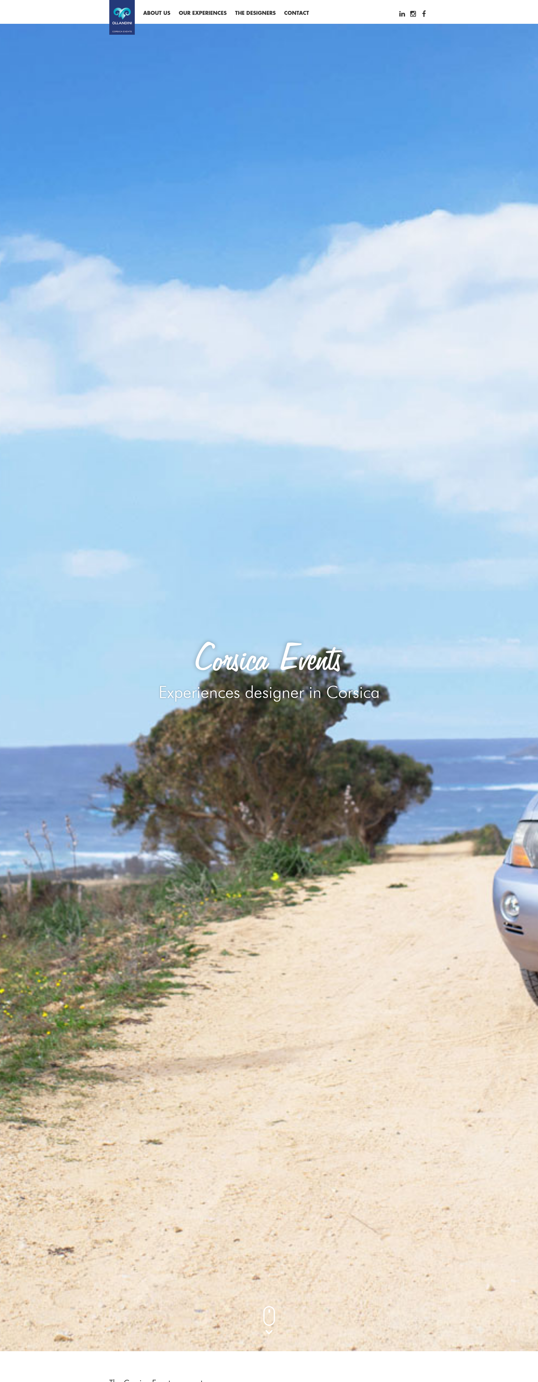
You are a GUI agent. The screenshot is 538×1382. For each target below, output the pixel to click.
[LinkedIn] (402, 13)
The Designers (255, 13)
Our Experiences (203, 13)
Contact (296, 13)
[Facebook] (424, 13)
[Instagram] (413, 13)
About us (156, 13)
